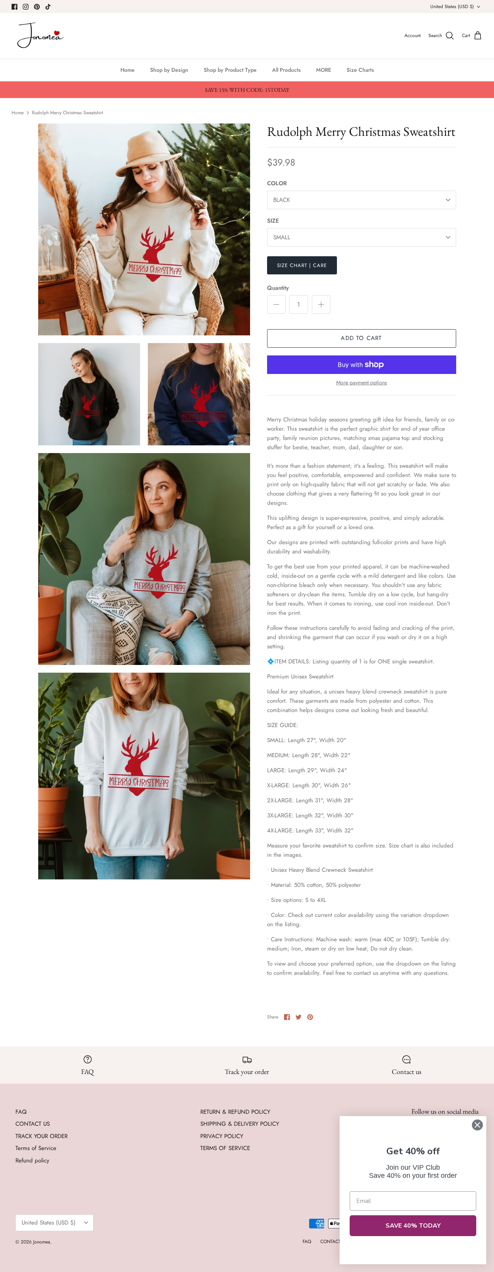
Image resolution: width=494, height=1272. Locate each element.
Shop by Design (169, 70)
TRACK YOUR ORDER (41, 1136)
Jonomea (41, 1241)
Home (127, 70)
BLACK (281, 200)
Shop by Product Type (230, 70)
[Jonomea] (41, 36)
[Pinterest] (37, 7)
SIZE (273, 221)
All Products (286, 70)
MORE (323, 70)
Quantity (278, 288)
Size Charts (360, 70)
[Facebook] (14, 7)
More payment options (361, 382)
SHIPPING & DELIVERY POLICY (239, 1124)
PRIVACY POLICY (221, 1136)
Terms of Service (35, 1148)
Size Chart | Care (302, 265)
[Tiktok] (48, 7)
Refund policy (32, 1160)
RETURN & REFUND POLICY (235, 1112)
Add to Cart (361, 338)
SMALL (281, 237)
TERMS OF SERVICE (225, 1148)
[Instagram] (26, 7)
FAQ (21, 1112)
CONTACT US (32, 1124)
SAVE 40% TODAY (413, 1225)
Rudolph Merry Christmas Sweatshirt (67, 112)
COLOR (277, 183)
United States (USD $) (452, 6)
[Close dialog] (477, 1125)
